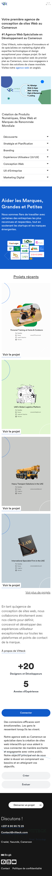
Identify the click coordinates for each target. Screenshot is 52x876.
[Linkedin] (8, 862)
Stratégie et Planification (18, 143)
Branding (8, 150)
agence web (22, 68)
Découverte (10, 137)
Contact (5, 868)
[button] (26, 90)
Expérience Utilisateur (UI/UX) (21, 157)
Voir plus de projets (37, 592)
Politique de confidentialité (27, 868)
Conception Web (13, 164)
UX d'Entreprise (12, 170)
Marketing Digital (13, 177)
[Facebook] (3, 862)
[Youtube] (14, 862)
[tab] (26, 713)
